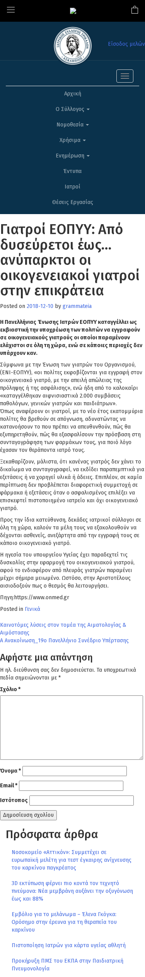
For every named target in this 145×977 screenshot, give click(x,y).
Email (8, 785)
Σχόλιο (10, 689)
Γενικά (32, 609)
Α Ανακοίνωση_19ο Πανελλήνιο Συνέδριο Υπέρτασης (64, 640)
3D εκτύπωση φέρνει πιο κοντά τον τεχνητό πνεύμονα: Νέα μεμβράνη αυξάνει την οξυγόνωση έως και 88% (72, 891)
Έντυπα (72, 171)
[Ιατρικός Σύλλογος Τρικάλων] (73, 10)
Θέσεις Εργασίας (72, 202)
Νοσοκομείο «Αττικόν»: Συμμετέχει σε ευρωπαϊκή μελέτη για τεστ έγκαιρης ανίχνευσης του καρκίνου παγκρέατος (71, 860)
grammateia (77, 306)
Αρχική (72, 93)
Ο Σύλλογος (71, 109)
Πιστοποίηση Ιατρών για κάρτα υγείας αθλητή (69, 945)
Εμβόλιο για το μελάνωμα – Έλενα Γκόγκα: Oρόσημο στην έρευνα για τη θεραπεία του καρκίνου (64, 922)
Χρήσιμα (71, 140)
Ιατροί (72, 186)
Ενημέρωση (71, 155)
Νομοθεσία (70, 124)
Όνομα (10, 771)
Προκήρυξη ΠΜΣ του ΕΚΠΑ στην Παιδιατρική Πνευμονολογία (67, 965)
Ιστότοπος (14, 800)
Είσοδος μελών (126, 44)
